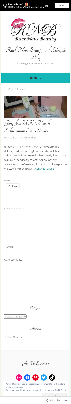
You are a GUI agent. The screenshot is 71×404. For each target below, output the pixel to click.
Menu (37, 77)
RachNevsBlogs (28, 137)
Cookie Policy (60, 390)
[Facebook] (27, 377)
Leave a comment (13, 208)
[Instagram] (19, 377)
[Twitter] (44, 377)
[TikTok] (52, 377)
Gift (61, 5)
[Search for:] (35, 247)
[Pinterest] (35, 377)
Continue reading (44, 168)
